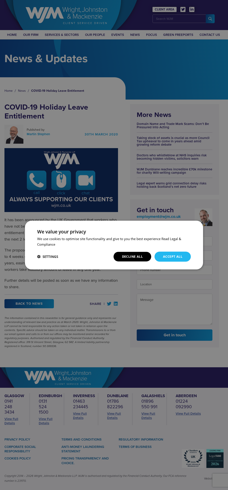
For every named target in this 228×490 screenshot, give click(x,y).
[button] (47, 257)
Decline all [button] (132, 256)
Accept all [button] (172, 256)
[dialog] (114, 245)
